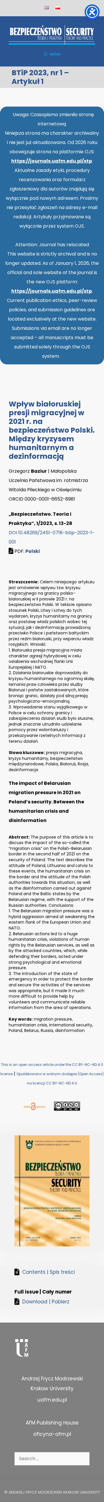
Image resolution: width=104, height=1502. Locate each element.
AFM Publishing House (52, 1422)
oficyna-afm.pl (52, 1434)
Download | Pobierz (45, 1301)
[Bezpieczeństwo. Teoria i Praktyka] (52, 34)
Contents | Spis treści (48, 1272)
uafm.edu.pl (52, 1399)
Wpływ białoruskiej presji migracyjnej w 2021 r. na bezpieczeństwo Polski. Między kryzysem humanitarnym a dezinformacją (52, 430)
